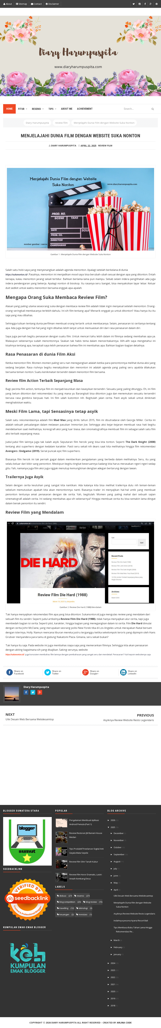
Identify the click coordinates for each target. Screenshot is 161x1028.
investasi (83, 914)
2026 (113, 820)
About (8, 3)
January (118, 954)
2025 (113, 827)
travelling (63, 908)
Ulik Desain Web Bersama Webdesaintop (30, 719)
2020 (113, 991)
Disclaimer (53, 3)
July (115, 868)
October (118, 847)
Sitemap (22, 3)
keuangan (64, 914)
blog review (91, 901)
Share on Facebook (19, 672)
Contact (37, 3)
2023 (113, 970)
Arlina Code (124, 1022)
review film (105, 145)
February (118, 947)
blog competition (67, 901)
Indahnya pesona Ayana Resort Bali (131, 920)
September (119, 854)
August (117, 861)
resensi (80, 895)
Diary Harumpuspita (36, 687)
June (116, 875)
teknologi (83, 908)
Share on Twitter (56, 672)
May (116, 882)
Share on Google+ (94, 672)
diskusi (62, 895)
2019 (113, 998)
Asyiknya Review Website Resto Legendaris (128, 720)
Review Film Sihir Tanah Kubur (83, 861)
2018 (113, 1005)
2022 (113, 977)
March (117, 940)
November (119, 840)
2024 (113, 963)
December (119, 833)
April (116, 889)
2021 (113, 984)
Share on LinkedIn (132, 672)
